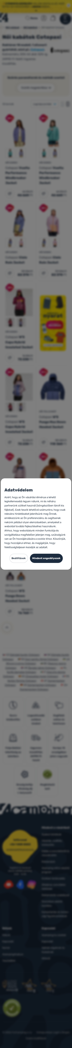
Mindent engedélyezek (46, 558)
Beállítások (19, 558)
